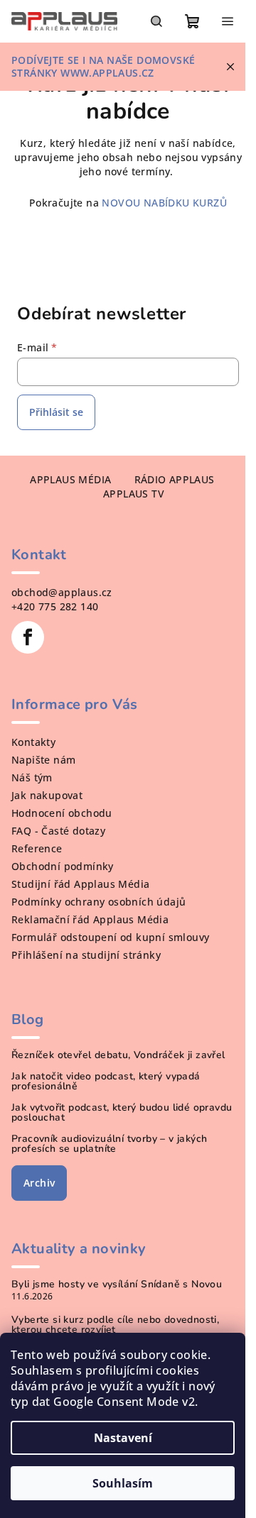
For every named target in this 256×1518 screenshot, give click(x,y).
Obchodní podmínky (62, 866)
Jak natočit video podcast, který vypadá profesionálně (106, 1081)
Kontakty (33, 742)
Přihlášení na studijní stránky (86, 955)
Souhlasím (122, 1483)
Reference (37, 848)
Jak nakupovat (46, 795)
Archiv (39, 1182)
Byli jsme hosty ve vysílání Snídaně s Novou (116, 1284)
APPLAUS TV (133, 493)
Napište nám (43, 759)
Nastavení (123, 1438)
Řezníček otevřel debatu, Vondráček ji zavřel (118, 1055)
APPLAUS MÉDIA (70, 479)
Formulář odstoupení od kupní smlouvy (110, 937)
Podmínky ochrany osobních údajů (98, 901)
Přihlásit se (56, 412)
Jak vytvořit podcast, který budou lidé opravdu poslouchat (121, 1113)
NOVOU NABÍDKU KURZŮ (163, 202)
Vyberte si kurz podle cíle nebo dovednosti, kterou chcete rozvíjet (115, 1325)
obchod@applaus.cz (61, 592)
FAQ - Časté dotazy (58, 830)
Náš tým (32, 777)
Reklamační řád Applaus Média (90, 919)
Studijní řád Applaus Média (80, 884)
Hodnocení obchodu (61, 813)
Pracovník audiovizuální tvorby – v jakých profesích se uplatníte (109, 1144)
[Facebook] (27, 637)
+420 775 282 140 (54, 606)
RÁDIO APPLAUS (174, 479)
